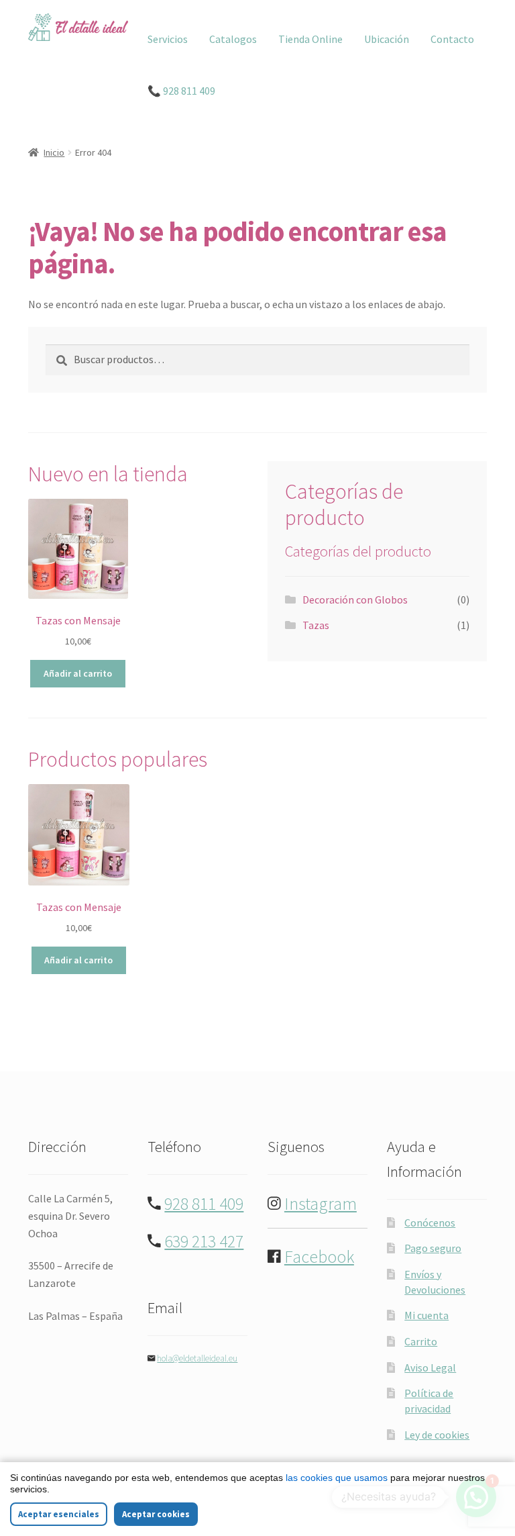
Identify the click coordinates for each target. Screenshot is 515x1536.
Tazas (315, 625)
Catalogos (233, 39)
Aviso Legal (430, 1367)
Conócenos (429, 1222)
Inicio (54, 152)
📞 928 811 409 (181, 90)
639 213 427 (203, 1241)
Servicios (168, 39)
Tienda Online (310, 39)
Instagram (320, 1203)
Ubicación (386, 39)
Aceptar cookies (156, 1514)
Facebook (319, 1256)
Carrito (420, 1341)
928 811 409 (203, 1203)
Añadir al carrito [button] (78, 673)
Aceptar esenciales (58, 1514)
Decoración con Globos (355, 599)
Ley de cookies (436, 1434)
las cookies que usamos (337, 1477)
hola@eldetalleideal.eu (197, 1358)
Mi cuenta (426, 1315)
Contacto (452, 39)
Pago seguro (432, 1248)
